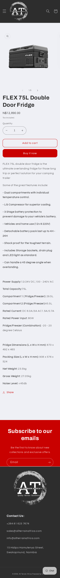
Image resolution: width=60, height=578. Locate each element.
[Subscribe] (49, 462)
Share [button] (10, 392)
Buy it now (30, 153)
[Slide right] (37, 90)
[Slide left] (22, 90)
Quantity (7, 123)
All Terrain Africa (25, 574)
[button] (4, 11)
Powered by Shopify (40, 574)
